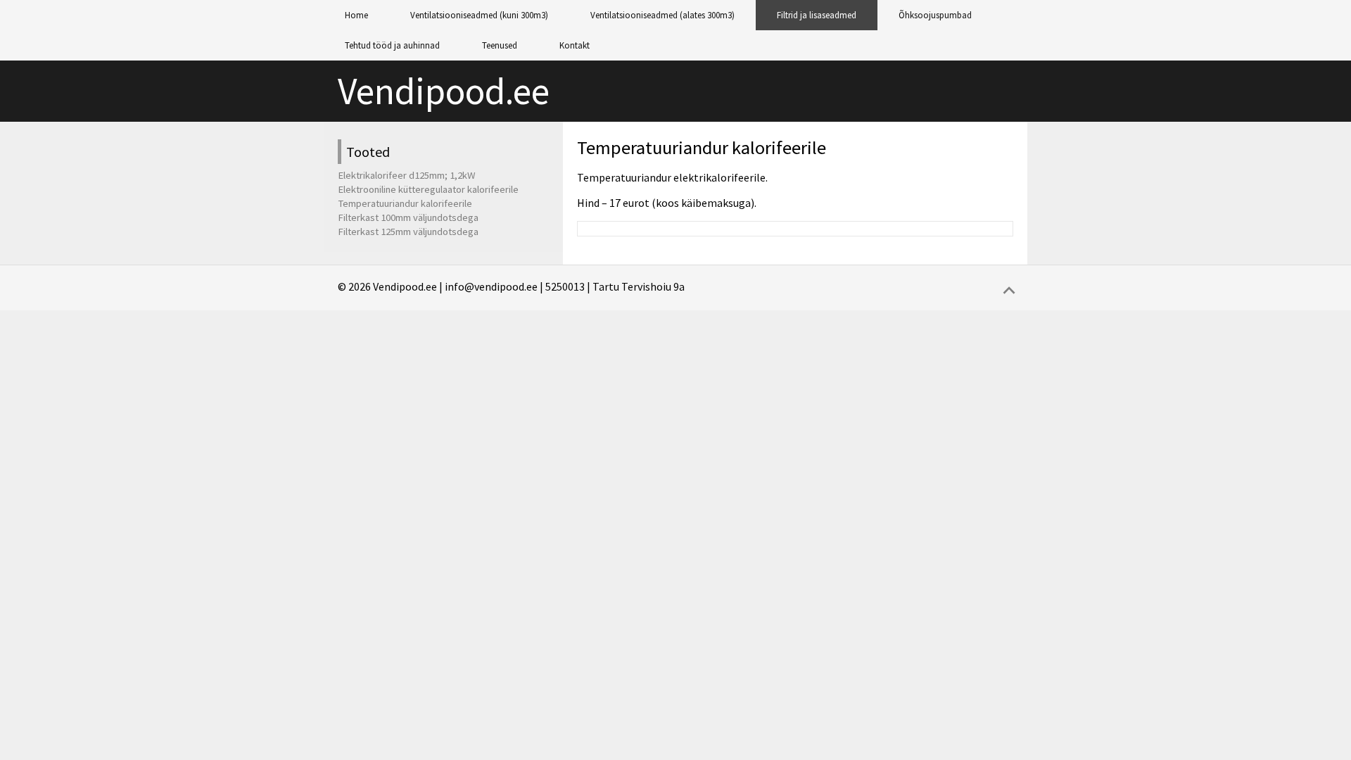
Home (356, 15)
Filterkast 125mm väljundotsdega (408, 231)
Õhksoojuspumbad (935, 15)
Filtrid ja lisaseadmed (816, 15)
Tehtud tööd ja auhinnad (392, 45)
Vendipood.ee (444, 91)
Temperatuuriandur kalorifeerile (701, 147)
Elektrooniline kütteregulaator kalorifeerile (428, 189)
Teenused (499, 45)
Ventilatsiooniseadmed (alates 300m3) (662, 15)
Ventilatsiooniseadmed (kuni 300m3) (479, 15)
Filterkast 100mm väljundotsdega (408, 217)
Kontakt (574, 45)
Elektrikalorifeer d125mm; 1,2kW (407, 175)
